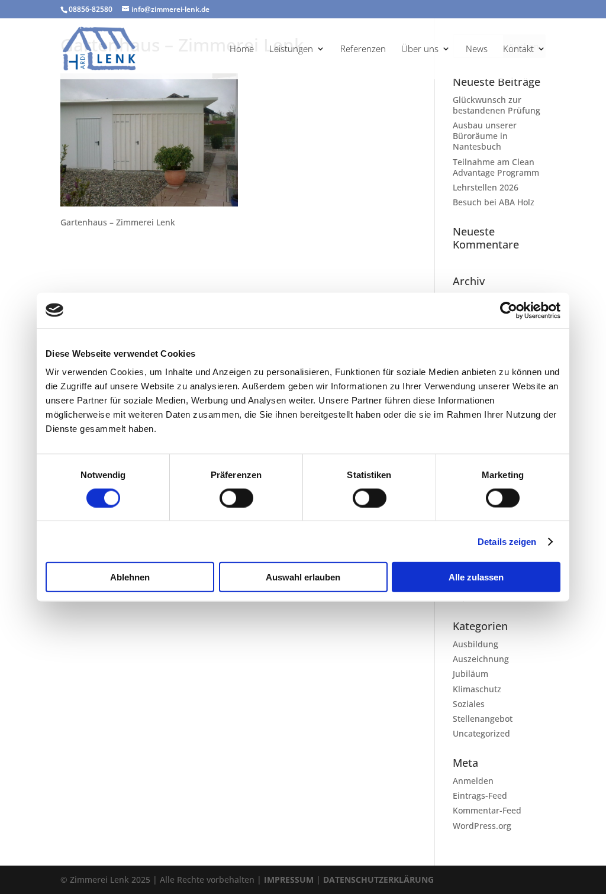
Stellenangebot (482, 718)
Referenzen (363, 49)
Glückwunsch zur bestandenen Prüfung (496, 105)
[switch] (236, 497)
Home (242, 49)
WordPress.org (482, 825)
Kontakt (518, 49)
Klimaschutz (477, 689)
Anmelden (473, 780)
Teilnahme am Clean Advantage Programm (496, 167)
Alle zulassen (476, 577)
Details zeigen (507, 541)
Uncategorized (481, 733)
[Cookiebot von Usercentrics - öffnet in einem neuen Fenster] (508, 310)
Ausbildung (475, 644)
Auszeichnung (481, 658)
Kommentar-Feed (487, 810)
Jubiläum (470, 673)
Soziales (469, 703)
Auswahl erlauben (303, 577)
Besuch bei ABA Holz (493, 202)
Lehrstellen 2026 (485, 187)
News (477, 49)
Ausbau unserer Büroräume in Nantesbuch (485, 136)
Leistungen (291, 49)
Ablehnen (130, 577)
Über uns (420, 49)
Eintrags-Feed (480, 795)
